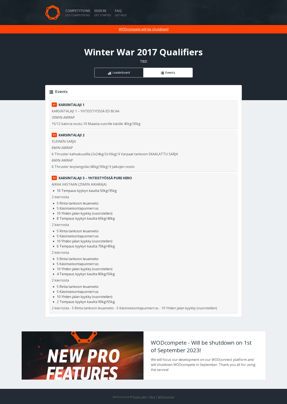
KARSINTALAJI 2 (71, 135)
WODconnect (166, 397)
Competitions (77, 12)
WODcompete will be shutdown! (144, 29)
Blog (152, 397)
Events (170, 72)
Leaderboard (121, 72)
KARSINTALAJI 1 (71, 104)
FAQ (121, 12)
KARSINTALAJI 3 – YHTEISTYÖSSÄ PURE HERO (95, 178)
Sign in (102, 12)
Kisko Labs (140, 397)
